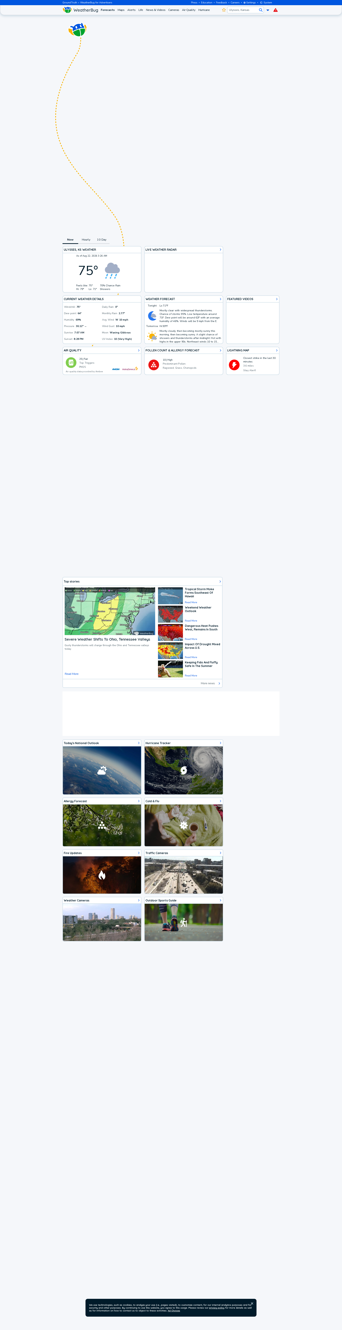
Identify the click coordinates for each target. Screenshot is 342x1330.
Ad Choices (174, 1310)
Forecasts (108, 10)
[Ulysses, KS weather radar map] (184, 269)
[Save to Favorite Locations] (224, 10)
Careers (235, 2)
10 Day (101, 240)
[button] (252, 1303)
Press (194, 2)
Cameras (173, 10)
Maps (121, 10)
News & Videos (155, 10)
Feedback (221, 2)
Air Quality (188, 10)
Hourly (86, 240)
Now (70, 240)
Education (206, 2)
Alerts (131, 10)
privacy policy (216, 1307)
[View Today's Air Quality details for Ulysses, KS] (102, 361)
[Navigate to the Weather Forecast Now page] (80, 10)
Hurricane (204, 10)
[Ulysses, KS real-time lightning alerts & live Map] (252, 361)
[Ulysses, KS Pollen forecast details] (184, 361)
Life (140, 10)
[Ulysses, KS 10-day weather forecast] (184, 320)
